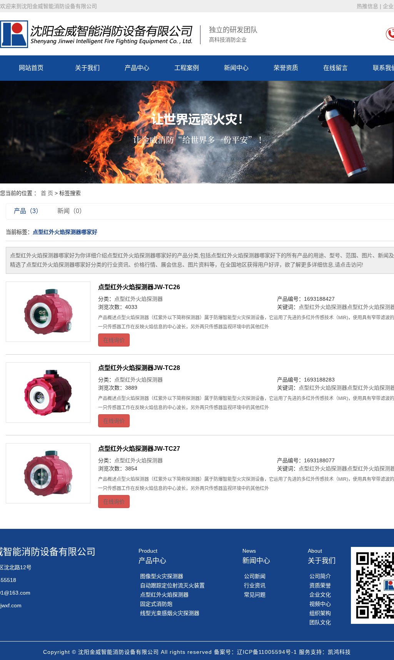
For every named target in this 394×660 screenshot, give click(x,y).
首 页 (47, 193)
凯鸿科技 (339, 652)
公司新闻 (254, 576)
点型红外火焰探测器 (138, 299)
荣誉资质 (286, 68)
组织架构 (320, 613)
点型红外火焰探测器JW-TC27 (139, 448)
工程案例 (186, 68)
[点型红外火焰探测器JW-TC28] (48, 392)
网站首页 (31, 68)
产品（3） (28, 211)
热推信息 (367, 6)
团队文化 (320, 622)
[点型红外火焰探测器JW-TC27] (48, 473)
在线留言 (335, 68)
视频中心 (320, 604)
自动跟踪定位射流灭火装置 (172, 585)
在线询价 (114, 340)
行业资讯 (254, 585)
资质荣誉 (320, 585)
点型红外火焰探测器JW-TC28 (139, 368)
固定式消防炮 (156, 604)
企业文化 (320, 595)
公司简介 (320, 576)
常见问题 (254, 595)
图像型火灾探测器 (161, 576)
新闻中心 (236, 68)
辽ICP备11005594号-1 (267, 652)
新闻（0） (71, 211)
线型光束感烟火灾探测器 (169, 613)
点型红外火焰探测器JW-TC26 (139, 287)
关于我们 (87, 68)
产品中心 (137, 68)
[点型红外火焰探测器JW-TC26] (48, 312)
